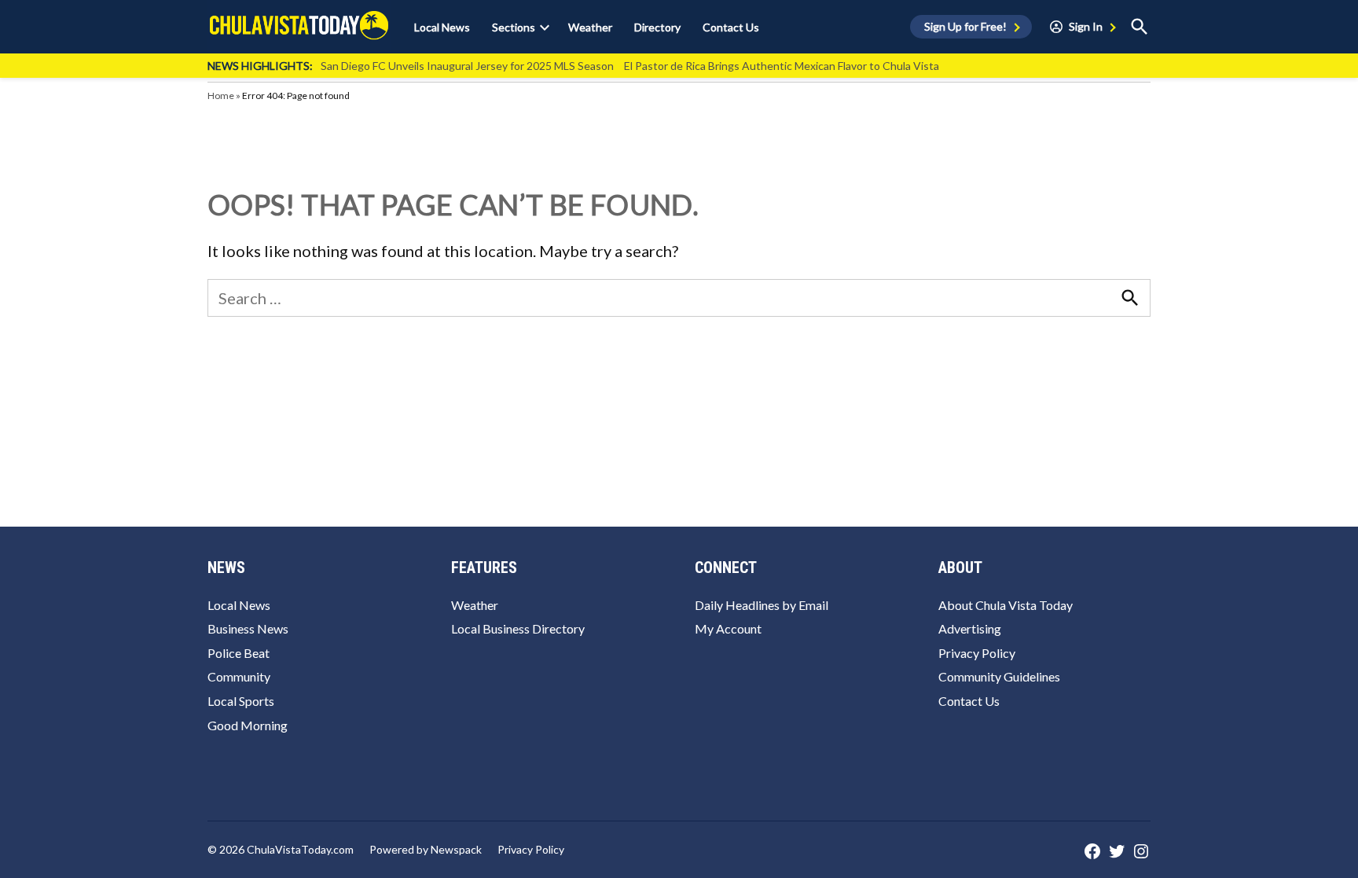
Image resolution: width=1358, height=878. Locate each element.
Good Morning (247, 725)
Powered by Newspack (425, 849)
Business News (247, 628)
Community (238, 676)
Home (220, 95)
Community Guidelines (999, 676)
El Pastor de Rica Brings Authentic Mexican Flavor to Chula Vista (781, 65)
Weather (590, 27)
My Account (728, 628)
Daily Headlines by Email (761, 604)
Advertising (969, 628)
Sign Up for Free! (965, 26)
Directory (657, 27)
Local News (442, 27)
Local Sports (240, 700)
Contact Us (731, 27)
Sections (513, 27)
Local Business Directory (518, 628)
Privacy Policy (976, 652)
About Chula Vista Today (1005, 604)
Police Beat (238, 652)
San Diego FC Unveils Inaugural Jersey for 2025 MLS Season (467, 65)
